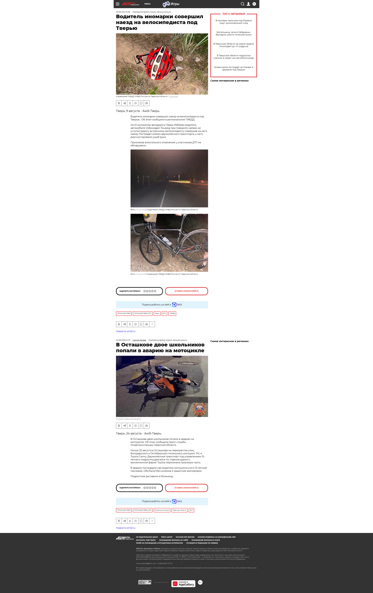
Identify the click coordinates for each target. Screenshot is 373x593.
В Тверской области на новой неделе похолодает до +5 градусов (233, 45)
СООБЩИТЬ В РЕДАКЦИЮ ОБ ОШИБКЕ (202, 543)
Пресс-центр (166, 537)
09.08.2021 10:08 (123, 12)
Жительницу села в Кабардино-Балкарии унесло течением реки (234, 33)
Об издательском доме (147, 537)
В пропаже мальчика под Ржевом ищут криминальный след (234, 21)
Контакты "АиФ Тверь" (146, 540)
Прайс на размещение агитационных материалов (159, 543)
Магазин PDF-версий (185, 537)
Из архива (173, 96)
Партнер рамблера (161, 582)
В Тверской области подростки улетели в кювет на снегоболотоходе (234, 56)
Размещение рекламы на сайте (173, 540)
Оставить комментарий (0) (187, 291)
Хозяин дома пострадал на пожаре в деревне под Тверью (233, 68)
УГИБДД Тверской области (128, 419)
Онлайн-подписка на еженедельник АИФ (217, 537)
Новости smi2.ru (125, 331)
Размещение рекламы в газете (206, 540)
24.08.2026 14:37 (123, 340)
